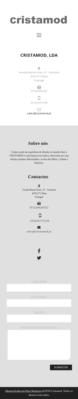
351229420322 (39, 207)
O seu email (39, 297)
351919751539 (39, 220)
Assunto (39, 312)
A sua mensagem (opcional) (39, 327)
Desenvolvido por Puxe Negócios (23, 390)
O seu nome (39, 281)
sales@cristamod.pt (39, 113)
